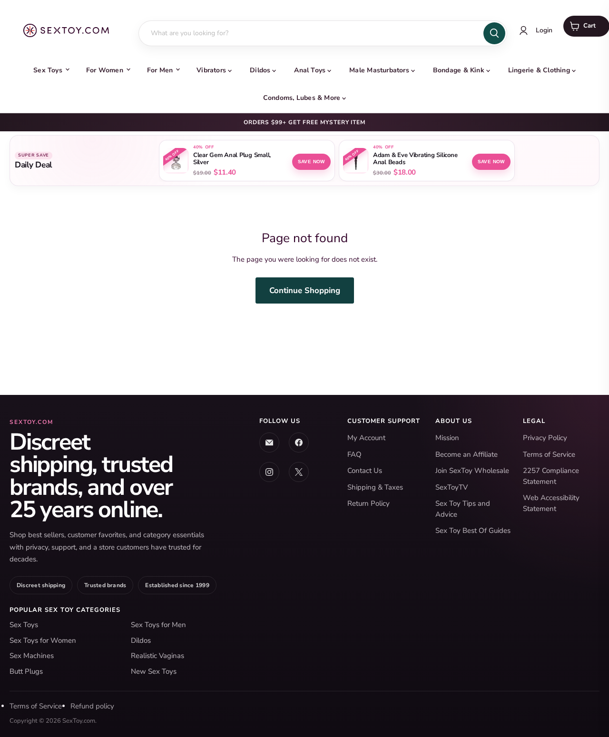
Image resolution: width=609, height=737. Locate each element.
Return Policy (368, 503)
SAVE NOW (311, 161)
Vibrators (211, 70)
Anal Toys (309, 70)
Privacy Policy (545, 437)
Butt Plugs (26, 671)
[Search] (494, 33)
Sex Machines (32, 655)
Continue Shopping (304, 290)
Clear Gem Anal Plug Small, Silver (232, 159)
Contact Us (364, 470)
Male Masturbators (379, 70)
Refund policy (92, 706)
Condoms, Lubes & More (301, 97)
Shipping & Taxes (375, 487)
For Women (104, 70)
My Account (366, 437)
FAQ (354, 454)
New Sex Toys (154, 671)
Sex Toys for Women (43, 640)
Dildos (260, 70)
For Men (160, 70)
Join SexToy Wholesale (472, 470)
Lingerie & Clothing (539, 70)
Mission (447, 437)
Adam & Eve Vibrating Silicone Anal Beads (415, 159)
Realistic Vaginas (157, 655)
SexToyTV (451, 487)
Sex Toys (47, 70)
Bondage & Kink (458, 70)
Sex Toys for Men (158, 624)
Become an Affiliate (466, 454)
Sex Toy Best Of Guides (473, 530)
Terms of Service (549, 454)
